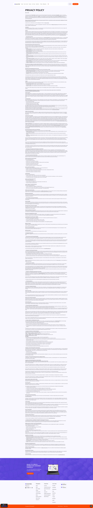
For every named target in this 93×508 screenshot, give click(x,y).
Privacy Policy (58, 260)
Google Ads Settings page (57, 125)
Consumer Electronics (47, 487)
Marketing (53, 493)
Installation (54, 487)
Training (53, 496)
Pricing (37, 490)
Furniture (45, 485)
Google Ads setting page (31, 121)
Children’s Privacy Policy (55, 24)
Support (53, 494)
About (37, 487)
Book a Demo (38, 498)
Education (53, 498)
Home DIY (45, 491)
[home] (17, 4)
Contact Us (37, 499)
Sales (53, 491)
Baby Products (46, 496)
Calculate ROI (38, 491)
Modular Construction (47, 493)
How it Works (38, 488)
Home (37, 485)
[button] (37, 4)
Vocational (54, 502)
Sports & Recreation (47, 488)
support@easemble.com (47, 248)
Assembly (53, 485)
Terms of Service (47, 22)
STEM (53, 500)
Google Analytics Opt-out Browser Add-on (34, 126)
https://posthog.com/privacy (55, 109)
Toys (45, 490)
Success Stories (38, 493)
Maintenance (54, 489)
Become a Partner (38, 496)
